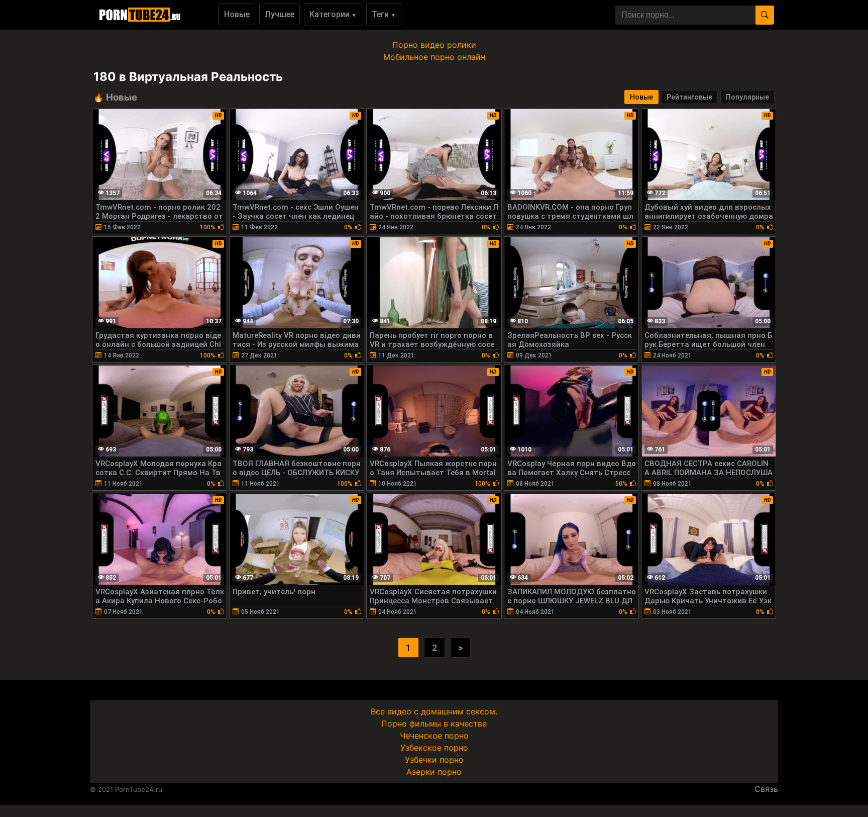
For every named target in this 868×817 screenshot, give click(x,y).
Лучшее (279, 14)
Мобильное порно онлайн (434, 57)
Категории (333, 14)
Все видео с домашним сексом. (434, 711)
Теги (384, 14)
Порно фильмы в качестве (434, 723)
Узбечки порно (434, 760)
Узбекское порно (434, 748)
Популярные (747, 97)
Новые (237, 14)
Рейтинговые (689, 97)
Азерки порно (434, 772)
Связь (766, 789)
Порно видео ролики (434, 45)
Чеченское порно (434, 736)
